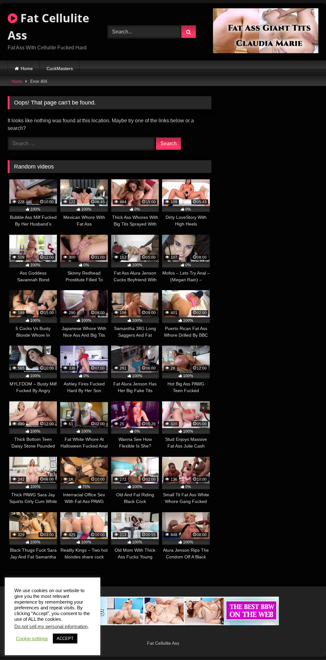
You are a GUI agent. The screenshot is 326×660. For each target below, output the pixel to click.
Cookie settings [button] (32, 638)
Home (27, 68)
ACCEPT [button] (65, 638)
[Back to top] (306, 641)
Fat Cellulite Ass (48, 26)
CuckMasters (59, 68)
